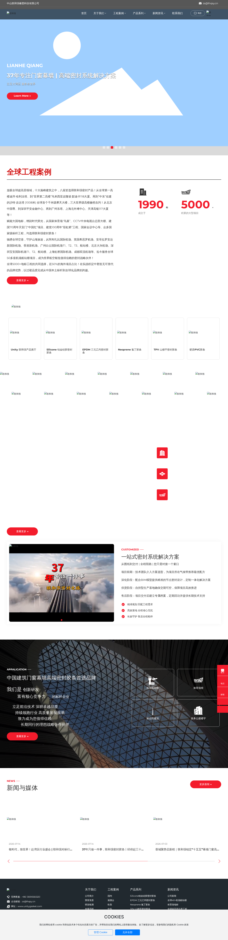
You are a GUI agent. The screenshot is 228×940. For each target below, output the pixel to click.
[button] (104, 147)
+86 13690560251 (31, 896)
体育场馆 (198, 687)
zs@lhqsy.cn (210, 3)
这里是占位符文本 (16, 397)
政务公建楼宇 (198, 718)
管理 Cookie (100, 932)
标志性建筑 (153, 718)
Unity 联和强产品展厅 (23, 349)
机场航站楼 (153, 687)
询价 (200, 13)
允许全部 (127, 932)
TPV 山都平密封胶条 (165, 349)
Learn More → (22, 95)
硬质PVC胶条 (197, 349)
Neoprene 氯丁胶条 (129, 349)
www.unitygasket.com (30, 906)
